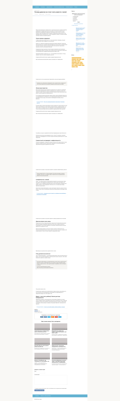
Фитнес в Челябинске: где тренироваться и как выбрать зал (41, 361)
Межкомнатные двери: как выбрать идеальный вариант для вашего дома (59, 331)
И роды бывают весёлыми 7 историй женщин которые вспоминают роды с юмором (80, 34)
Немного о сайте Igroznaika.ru (46, 395)
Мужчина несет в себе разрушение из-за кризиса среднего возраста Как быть (80, 44)
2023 (75, 60)
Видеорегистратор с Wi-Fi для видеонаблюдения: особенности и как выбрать (80, 29)
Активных (75, 18)
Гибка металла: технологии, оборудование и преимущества (58, 346)
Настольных (75, 19)
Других (74, 20)
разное (77, 31)
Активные (77, 51)
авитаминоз (77, 63)
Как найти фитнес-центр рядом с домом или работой (41, 346)
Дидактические (78, 46)
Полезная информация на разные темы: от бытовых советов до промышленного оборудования (59, 361)
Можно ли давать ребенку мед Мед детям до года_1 (80, 38)
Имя (35, 371)
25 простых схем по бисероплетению (76, 57)
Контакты (37, 395)
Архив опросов (75, 25)
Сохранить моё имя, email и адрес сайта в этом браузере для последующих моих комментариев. (51, 388)
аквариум (73, 66)
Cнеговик (79, 60)
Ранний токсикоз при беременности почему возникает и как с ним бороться (80, 49)
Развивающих (75, 16)
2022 (73, 60)
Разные (43, 14)
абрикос (73, 63)
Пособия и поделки (79, 36)
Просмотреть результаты (78, 23)
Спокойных (75, 17)
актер (76, 66)
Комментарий (36, 374)
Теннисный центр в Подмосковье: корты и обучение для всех (41, 331)
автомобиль (81, 63)
